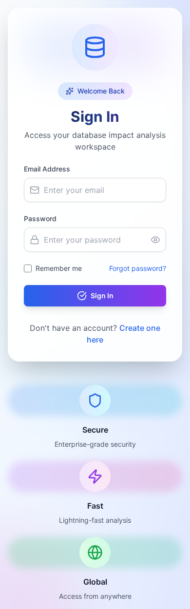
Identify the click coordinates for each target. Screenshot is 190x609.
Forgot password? (137, 268)
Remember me (59, 268)
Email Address (47, 169)
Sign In (102, 295)
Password (40, 218)
